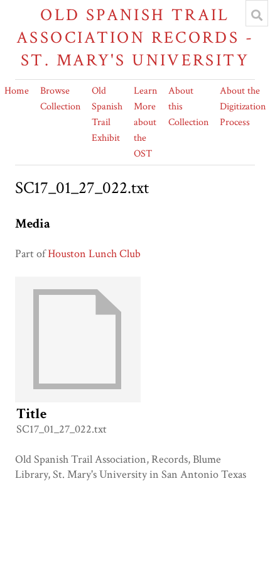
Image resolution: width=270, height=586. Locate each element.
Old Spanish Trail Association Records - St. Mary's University (135, 37)
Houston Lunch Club (94, 253)
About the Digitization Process (243, 106)
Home (16, 90)
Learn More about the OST (145, 122)
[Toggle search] (257, 15)
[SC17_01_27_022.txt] (78, 399)
